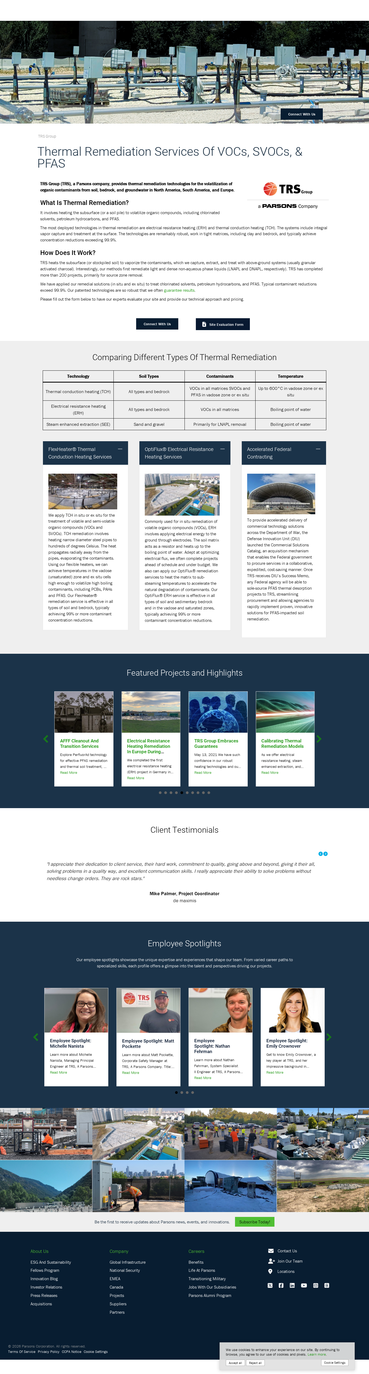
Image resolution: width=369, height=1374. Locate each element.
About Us (39, 1265)
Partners (117, 1326)
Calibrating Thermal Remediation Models (217, 743)
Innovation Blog (44, 1293)
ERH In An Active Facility (280, 743)
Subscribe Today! (254, 1236)
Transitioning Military (207, 1293)
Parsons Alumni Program (210, 1309)
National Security (125, 1284)
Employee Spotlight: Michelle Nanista (70, 1057)
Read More (70, 777)
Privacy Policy (48, 1365)
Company (119, 1265)
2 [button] (181, 1107)
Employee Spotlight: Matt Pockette (148, 1057)
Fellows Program (45, 1284)
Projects (117, 1309)
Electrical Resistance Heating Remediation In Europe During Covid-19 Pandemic (83, 749)
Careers (196, 1265)
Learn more (317, 1354)
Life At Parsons (202, 1284)
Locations (285, 1285)
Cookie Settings (96, 1365)
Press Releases (44, 1309)
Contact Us (287, 1264)
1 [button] (176, 1107)
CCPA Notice (71, 1365)
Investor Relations (46, 1301)
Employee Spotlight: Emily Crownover (287, 1057)
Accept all (235, 1363)
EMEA (115, 1293)
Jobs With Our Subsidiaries (212, 1301)
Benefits (196, 1276)
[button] (120, 449)
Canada (116, 1301)
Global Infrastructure (128, 1276)
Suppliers (118, 1317)
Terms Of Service (21, 1365)
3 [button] (187, 1107)
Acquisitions (41, 1317)
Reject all (255, 1363)
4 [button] (192, 1107)
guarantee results (179, 290)
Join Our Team (289, 1275)
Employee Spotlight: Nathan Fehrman (212, 1060)
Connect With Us (301, 114)
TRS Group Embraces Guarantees (151, 743)
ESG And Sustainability (51, 1276)
